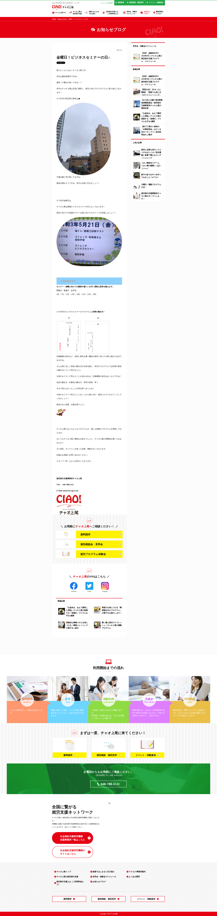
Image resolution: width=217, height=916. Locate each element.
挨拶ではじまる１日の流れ (103, 872)
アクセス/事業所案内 (137, 872)
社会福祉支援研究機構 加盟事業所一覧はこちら (72, 838)
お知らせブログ (147, 12)
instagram (104, 591)
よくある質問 (108, 3)
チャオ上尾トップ (64, 872)
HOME (54, 19)
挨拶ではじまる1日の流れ (94, 12)
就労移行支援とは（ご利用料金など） (112, 12)
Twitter (89, 591)
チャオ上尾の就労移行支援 (77, 12)
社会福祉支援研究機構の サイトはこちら (72, 852)
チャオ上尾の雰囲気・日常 (67, 51)
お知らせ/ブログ (99, 882)
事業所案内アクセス (159, 12)
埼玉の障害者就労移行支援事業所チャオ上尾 (65, 3)
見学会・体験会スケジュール (132, 12)
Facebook (73, 591)
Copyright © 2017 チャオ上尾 (108, 914)
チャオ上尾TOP (60, 12)
